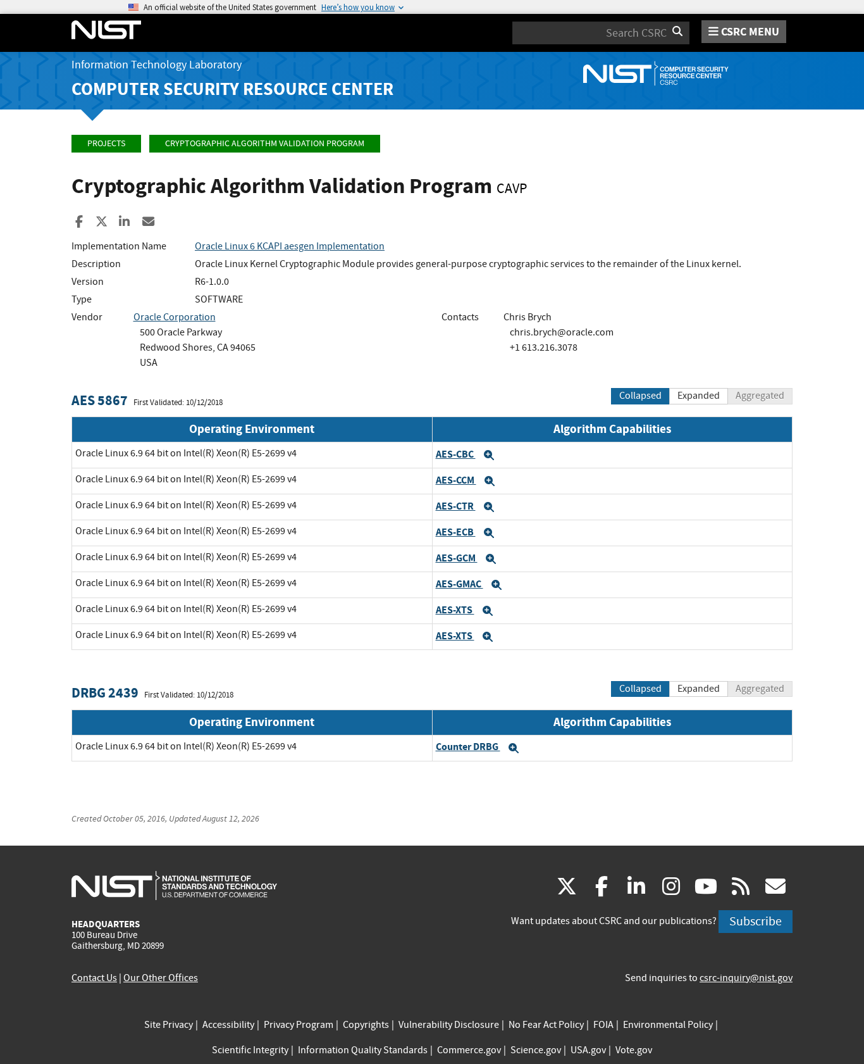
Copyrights (366, 1024)
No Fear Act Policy (546, 1024)
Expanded (698, 395)
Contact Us (94, 978)
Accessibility (228, 1024)
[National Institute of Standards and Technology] (174, 885)
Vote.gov (633, 1050)
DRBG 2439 (105, 693)
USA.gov (588, 1050)
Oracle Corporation (174, 317)
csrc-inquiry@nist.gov (746, 978)
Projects (106, 143)
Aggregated (760, 395)
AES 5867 (99, 400)
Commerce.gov (469, 1050)
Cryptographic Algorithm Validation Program (264, 143)
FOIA (603, 1024)
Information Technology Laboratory (156, 65)
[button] (489, 455)
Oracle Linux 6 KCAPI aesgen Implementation (290, 246)
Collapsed (640, 395)
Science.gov (535, 1050)
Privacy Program (298, 1024)
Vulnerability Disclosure (448, 1024)
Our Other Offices (160, 978)
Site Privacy (168, 1024)
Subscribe (755, 921)
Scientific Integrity (250, 1050)
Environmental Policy (668, 1024)
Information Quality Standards (363, 1050)
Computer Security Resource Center (232, 89)
